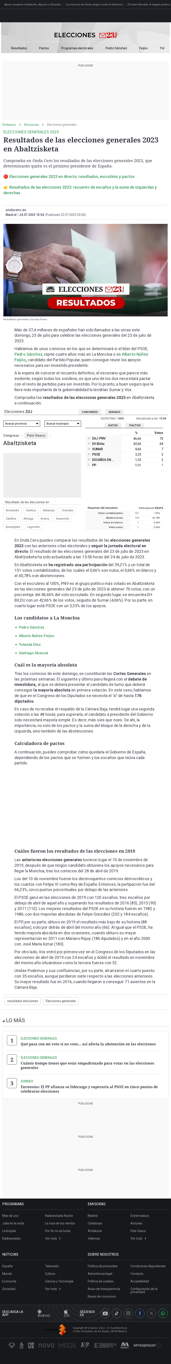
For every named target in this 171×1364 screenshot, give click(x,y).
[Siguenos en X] (151, 1313)
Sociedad (8, 1289)
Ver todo (51, 1238)
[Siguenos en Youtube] (105, 1313)
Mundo (7, 1273)
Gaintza (31, 510)
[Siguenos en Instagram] (128, 1313)
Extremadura (139, 1215)
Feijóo (143, 48)
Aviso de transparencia (104, 1289)
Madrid (93, 1215)
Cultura (50, 1273)
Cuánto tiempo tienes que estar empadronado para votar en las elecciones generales (87, 1065)
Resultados (19, 48)
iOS (66, 1315)
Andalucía (95, 1231)
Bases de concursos (102, 1296)
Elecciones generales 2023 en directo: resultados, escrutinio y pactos (71, 176)
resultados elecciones (22, 1001)
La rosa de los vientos (60, 1223)
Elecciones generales (62, 124)
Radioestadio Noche (59, 1215)
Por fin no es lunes (58, 1231)
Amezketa (12, 510)
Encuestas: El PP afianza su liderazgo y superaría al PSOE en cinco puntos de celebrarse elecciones (89, 1089)
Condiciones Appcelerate (148, 1266)
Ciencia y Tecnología (59, 1281)
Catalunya (95, 1223)
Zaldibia (11, 518)
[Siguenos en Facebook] (140, 1313)
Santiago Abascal (33, 653)
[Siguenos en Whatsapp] (163, 1313)
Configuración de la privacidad (143, 1290)
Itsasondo (62, 518)
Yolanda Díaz (30, 644)
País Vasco (36, 435)
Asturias (136, 1223)
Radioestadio (11, 1238)
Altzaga (28, 518)
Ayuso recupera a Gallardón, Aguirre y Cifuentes (32, 4)
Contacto (136, 1273)
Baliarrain (49, 510)
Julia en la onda (13, 1223)
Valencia (94, 1238)
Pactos (44, 48)
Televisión (52, 1266)
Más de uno (10, 1215)
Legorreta (33, 526)
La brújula (9, 1231)
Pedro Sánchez (116, 48)
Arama (45, 518)
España (7, 1266)
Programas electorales (77, 48)
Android (44, 1315)
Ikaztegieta (13, 526)
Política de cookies (101, 1281)
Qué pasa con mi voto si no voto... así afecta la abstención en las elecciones (88, 1044)
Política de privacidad (102, 1266)
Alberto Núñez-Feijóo (36, 636)
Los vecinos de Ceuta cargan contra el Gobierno (94, 4)
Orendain (67, 510)
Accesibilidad (139, 1281)
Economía (9, 1281)
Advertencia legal (100, 1273)
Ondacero (9, 124)
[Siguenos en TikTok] (116, 1313)
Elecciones (31, 124)
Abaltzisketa (19, 443)
